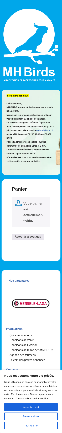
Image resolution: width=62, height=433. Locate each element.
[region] (31, 401)
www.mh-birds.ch (44, 130)
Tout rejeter (31, 425)
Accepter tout (31, 407)
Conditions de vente (21, 340)
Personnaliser (31, 416)
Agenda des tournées (22, 355)
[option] (31, 303)
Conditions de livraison (23, 345)
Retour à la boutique (28, 236)
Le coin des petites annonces (27, 360)
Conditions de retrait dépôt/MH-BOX (31, 350)
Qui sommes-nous (20, 335)
